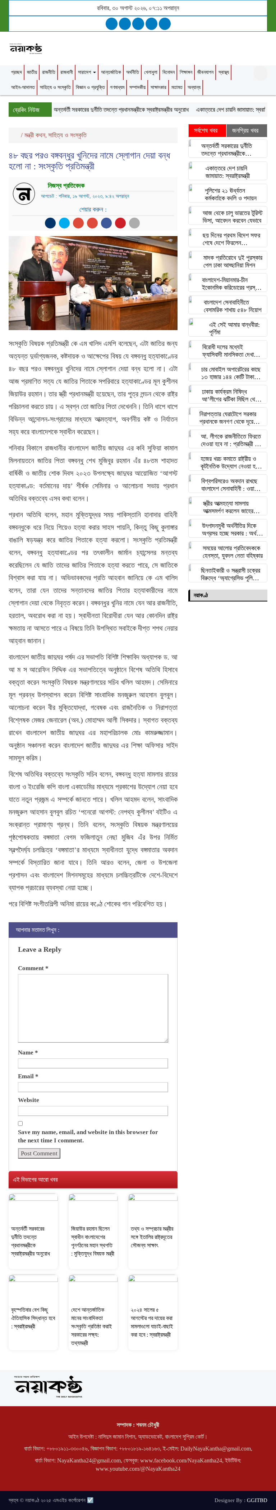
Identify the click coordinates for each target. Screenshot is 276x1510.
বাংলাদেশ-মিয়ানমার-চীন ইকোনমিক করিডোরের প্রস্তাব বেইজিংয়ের (232, 284)
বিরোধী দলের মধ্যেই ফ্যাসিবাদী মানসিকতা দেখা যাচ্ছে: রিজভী (228, 351)
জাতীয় (32, 72)
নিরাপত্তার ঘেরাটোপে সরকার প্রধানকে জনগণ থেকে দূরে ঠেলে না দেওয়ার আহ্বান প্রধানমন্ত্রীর (227, 418)
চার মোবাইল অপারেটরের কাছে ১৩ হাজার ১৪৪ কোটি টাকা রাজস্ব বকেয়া (231, 373)
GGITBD (257, 1500)
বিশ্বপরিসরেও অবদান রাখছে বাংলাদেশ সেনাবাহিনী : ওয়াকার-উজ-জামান (232, 485)
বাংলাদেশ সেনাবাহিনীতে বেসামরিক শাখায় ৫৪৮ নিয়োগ (233, 306)
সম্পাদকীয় (137, 87)
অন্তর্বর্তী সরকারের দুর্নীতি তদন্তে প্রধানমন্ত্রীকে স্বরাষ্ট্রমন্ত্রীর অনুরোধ (109, 109)
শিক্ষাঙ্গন (186, 72)
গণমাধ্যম (117, 87)
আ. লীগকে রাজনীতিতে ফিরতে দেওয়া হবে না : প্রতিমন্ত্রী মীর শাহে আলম (231, 440)
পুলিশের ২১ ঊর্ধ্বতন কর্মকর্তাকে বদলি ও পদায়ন (231, 194)
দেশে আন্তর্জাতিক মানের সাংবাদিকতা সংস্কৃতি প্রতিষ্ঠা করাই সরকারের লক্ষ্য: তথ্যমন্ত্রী (91, 1326)
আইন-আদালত (23, 87)
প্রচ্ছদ (16, 72)
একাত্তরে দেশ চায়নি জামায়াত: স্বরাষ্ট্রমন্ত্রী (226, 109)
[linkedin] (151, 24)
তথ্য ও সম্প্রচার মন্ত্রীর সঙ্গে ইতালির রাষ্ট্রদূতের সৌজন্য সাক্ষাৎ (152, 1237)
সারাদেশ (85, 72)
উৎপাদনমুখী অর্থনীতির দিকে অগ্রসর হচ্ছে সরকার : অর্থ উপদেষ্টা (229, 529)
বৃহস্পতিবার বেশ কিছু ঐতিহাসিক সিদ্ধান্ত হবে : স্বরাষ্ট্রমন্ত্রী (33, 1318)
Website (28, 1100)
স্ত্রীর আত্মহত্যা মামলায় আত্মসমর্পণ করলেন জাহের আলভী (228, 507)
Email (28, 1076)
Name (28, 1052)
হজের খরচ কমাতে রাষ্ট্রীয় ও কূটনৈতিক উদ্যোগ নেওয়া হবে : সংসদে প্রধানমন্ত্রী (232, 462)
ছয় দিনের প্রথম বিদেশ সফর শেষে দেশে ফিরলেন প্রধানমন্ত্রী (231, 239)
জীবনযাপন (205, 72)
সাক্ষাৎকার (158, 87)
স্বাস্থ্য (223, 72)
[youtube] (165, 24)
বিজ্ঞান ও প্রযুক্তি (90, 87)
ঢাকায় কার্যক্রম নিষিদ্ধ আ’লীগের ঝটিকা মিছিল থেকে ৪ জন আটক (231, 395)
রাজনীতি (48, 72)
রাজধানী (66, 72)
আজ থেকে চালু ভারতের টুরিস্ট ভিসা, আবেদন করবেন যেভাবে (233, 216)
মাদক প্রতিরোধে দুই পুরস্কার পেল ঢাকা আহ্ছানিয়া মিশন (232, 261)
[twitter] (125, 24)
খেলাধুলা (150, 72)
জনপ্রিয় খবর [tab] (245, 130)
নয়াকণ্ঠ (201, 595)
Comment (33, 968)
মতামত (177, 87)
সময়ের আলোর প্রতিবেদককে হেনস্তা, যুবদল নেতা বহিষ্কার (233, 552)
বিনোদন (168, 72)
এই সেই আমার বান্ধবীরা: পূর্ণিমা (234, 328)
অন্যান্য (194, 87)
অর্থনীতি (132, 72)
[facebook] (112, 24)
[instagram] (138, 24)
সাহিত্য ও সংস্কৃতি (55, 87)
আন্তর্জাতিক (111, 72)
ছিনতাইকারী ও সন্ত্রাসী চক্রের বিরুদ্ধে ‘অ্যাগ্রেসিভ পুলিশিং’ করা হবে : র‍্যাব (231, 574)
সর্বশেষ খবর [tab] (205, 130)
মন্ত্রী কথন (34, 135)
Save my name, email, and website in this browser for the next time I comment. (88, 1136)
